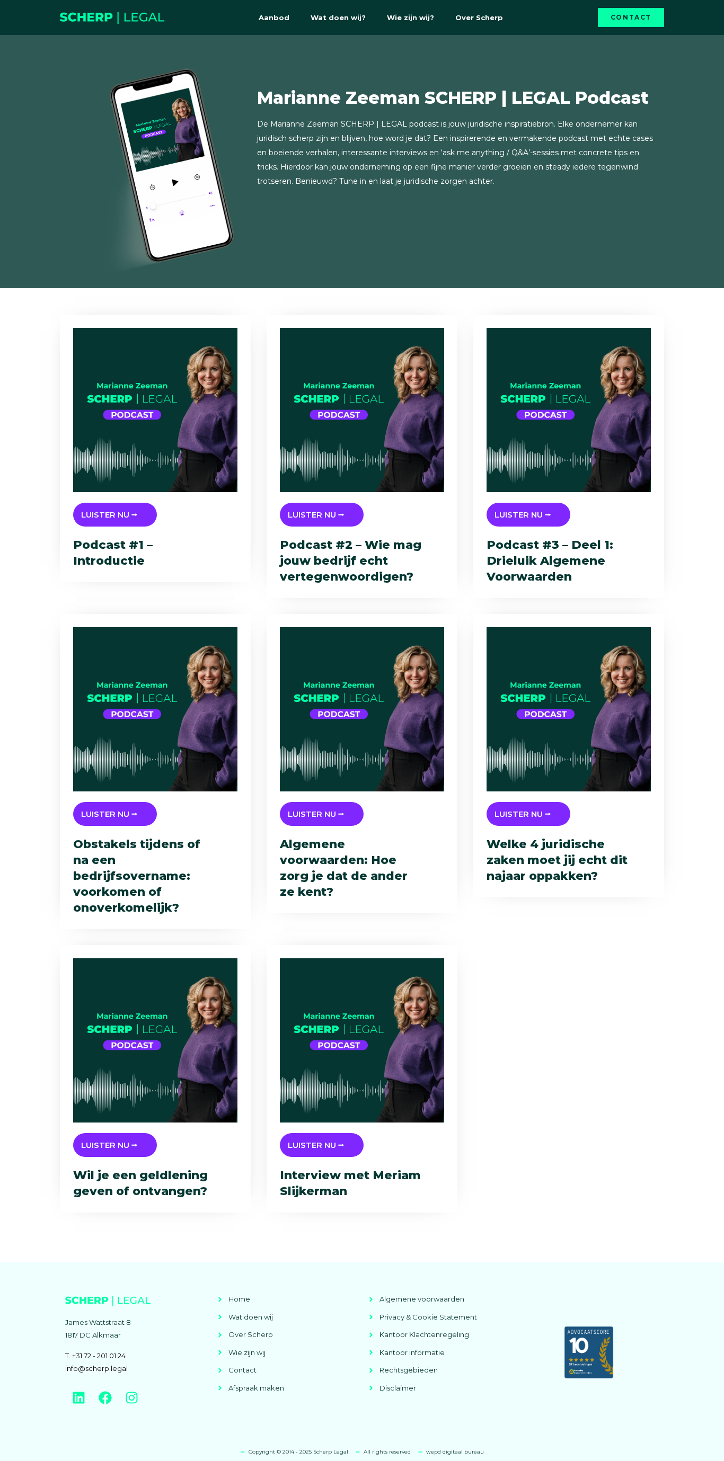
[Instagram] (131, 1397)
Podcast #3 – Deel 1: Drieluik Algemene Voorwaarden (550, 561)
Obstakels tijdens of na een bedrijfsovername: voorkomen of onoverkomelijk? (136, 876)
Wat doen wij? (338, 17)
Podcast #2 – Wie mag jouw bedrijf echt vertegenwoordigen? (350, 561)
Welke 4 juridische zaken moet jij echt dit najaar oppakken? (557, 860)
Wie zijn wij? (410, 17)
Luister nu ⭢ (109, 515)
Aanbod (274, 17)
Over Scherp (479, 17)
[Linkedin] (78, 1397)
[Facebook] (105, 1397)
